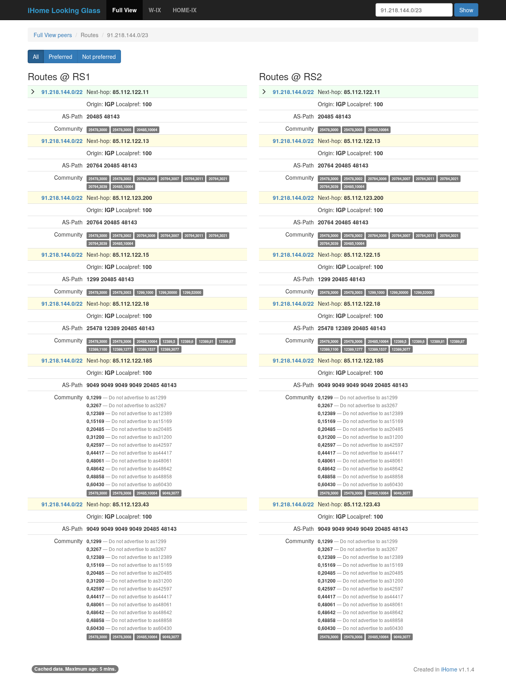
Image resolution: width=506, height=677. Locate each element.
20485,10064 (147, 129)
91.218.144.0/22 (62, 92)
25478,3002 (122, 178)
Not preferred (99, 56)
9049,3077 (170, 492)
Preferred (60, 56)
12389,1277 (122, 349)
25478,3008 (122, 492)
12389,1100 (98, 349)
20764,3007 (169, 178)
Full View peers (53, 35)
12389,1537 (146, 349)
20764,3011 (194, 178)
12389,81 (206, 341)
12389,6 (187, 341)
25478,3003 (122, 292)
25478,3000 (98, 129)
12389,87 (226, 341)
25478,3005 (122, 129)
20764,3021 (218, 178)
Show (466, 10)
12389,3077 (169, 349)
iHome (449, 669)
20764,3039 (98, 186)
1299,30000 (168, 292)
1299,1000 (145, 292)
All (36, 56)
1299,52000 (192, 292)
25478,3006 (122, 341)
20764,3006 (146, 178)
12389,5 (168, 341)
